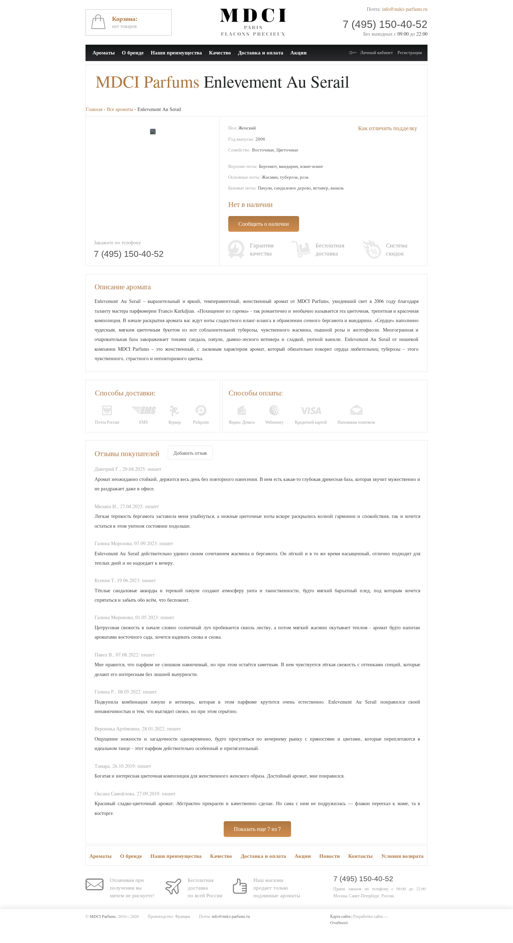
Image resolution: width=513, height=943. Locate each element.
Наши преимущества (176, 52)
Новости (329, 856)
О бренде (133, 52)
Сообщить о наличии (263, 223)
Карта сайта (340, 916)
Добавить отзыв (190, 453)
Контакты (360, 856)
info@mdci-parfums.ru (405, 9)
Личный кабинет (376, 52)
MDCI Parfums (148, 81)
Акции (298, 52)
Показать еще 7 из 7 (257, 828)
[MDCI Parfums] (253, 22)
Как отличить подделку (387, 128)
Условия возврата (402, 856)
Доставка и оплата (260, 52)
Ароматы (103, 52)
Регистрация (409, 52)
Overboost (339, 922)
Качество (220, 52)
